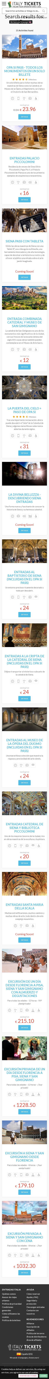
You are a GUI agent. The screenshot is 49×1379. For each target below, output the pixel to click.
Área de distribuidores (37, 1336)
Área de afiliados (34, 1340)
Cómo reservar (33, 1294)
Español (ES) (20, 18)
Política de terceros (35, 1333)
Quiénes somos (9, 1294)
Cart (45, 18)
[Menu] (4, 4)
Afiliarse (30, 1323)
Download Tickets (34, 18)
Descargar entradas (36, 1307)
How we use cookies (28, 1376)
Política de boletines (11, 1320)
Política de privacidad (12, 1304)
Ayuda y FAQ (32, 1297)
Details (24, 117)
